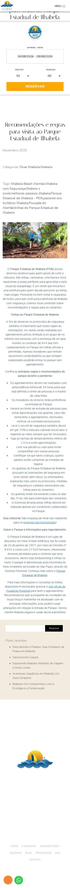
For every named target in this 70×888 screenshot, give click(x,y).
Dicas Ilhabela (30, 167)
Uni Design (54, 875)
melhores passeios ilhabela (30, 193)
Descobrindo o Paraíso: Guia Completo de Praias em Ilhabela (38, 649)
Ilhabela (46, 167)
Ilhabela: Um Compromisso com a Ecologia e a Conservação (33, 686)
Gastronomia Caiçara (25, 657)
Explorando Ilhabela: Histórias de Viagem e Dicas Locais (38, 665)
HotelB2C (42, 877)
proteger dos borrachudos (40, 522)
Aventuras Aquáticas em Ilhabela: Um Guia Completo (36, 676)
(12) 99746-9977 (44, 812)
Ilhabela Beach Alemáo (28, 184)
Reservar (35, 86)
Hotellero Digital (32, 875)
